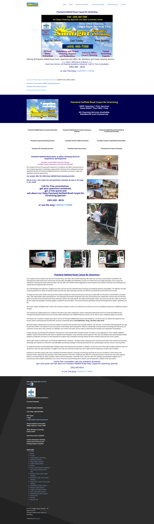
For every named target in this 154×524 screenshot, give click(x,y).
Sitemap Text (34, 499)
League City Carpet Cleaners (38, 489)
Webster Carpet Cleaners (37, 487)
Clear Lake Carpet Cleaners (38, 491)
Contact (123, 4)
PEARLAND (37, 80)
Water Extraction (112, 4)
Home (64, 4)
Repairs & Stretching (82, 4)
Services (32, 455)
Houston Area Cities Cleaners (37, 86)
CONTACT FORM (85, 71)
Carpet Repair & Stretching (38, 457)
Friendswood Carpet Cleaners (38, 485)
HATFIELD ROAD (49, 80)
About (71, 4)
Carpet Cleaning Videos (36, 463)
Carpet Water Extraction (37, 462)
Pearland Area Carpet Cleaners (39, 493)
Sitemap (32, 497)
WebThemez (36, 518)
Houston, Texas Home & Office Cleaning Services (43, 83)
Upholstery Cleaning (97, 4)
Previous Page (31, 90)
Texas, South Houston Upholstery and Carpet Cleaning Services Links (40, 470)
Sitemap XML (34, 495)
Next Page (42, 90)
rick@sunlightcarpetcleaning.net (37, 419)
